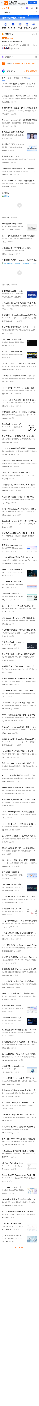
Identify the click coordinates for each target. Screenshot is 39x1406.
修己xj (3, 138)
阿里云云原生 (6, 102)
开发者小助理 (6, 217)
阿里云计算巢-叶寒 (7, 1230)
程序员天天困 (6, 588)
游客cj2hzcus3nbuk (7, 684)
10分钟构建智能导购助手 (30, 71)
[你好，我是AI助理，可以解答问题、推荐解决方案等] (27, 8)
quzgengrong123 (7, 927)
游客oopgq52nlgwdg (8, 515)
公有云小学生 (6, 1048)
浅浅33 (4, 527)
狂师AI (4, 357)
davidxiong (5, 418)
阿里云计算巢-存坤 (7, 1072)
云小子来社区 (6, 503)
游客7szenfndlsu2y (7, 254)
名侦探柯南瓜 (6, 187)
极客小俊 (4, 150)
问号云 (4, 309)
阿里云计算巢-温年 (7, 466)
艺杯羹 (4, 915)
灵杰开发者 (5, 1242)
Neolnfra (4, 345)
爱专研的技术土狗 (7, 174)
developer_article (7, 90)
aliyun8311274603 (7, 454)
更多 (36, 57)
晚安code (4, 430)
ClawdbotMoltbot (7, 442)
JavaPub (4, 1024)
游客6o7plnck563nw (8, 369)
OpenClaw (5, 612)
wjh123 (4, 1120)
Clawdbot (4, 1036)
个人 (35, 12)
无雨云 (4, 1011)
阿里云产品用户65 (7, 757)
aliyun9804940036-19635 (9, 563)
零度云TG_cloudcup (7, 1096)
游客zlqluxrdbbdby (7, 890)
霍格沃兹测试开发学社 (8, 321)
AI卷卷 (4, 1181)
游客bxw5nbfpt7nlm (7, 866)
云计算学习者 (6, 539)
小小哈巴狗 (5, 636)
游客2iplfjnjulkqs (6, 733)
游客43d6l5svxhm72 (8, 830)
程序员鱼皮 (5, 382)
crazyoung (5, 478)
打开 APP (33, 3)
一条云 (4, 242)
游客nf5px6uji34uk (7, 648)
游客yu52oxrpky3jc (7, 600)
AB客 (3, 854)
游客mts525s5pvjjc (7, 709)
